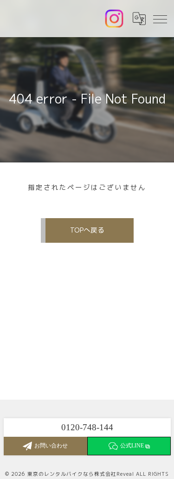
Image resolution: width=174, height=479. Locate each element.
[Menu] (159, 18)
